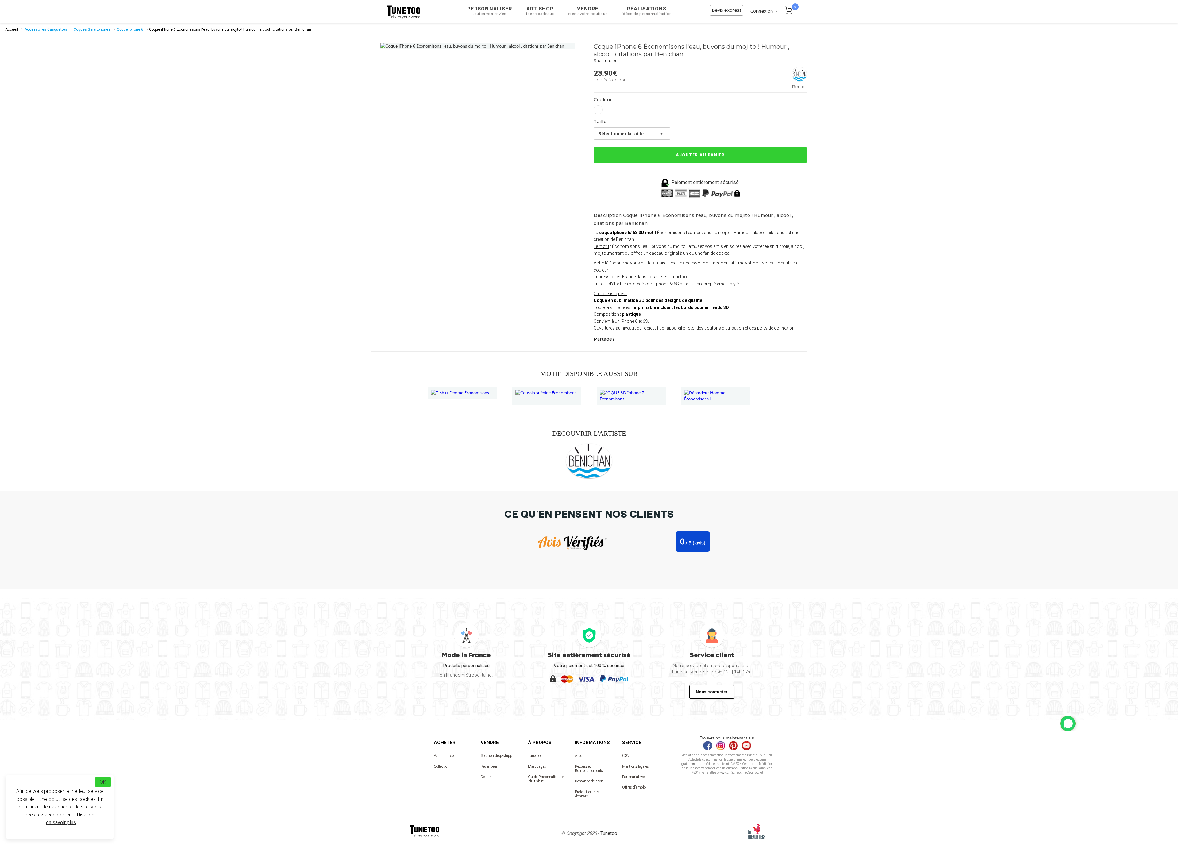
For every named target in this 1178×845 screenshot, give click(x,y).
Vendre (588, 11)
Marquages (537, 766)
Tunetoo (534, 756)
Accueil (11, 29)
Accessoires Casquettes (46, 29)
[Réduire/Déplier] (1068, 723)
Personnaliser (489, 11)
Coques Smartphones (92, 29)
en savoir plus (61, 822)
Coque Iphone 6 (130, 29)
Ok (103, 782)
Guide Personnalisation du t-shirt (546, 779)
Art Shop (540, 11)
